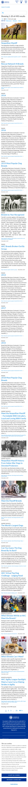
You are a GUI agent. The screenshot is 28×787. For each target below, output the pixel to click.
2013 (3, 275)
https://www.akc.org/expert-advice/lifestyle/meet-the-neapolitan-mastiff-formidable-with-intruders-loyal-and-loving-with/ (13, 435)
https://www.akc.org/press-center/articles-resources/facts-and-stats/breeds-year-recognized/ (13, 239)
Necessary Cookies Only (14, 779)
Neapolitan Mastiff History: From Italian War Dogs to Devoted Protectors (12, 463)
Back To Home (6, 7)
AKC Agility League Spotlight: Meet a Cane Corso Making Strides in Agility (13, 682)
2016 (3, 130)
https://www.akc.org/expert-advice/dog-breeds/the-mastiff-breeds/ (12, 518)
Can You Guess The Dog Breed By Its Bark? (11, 549)
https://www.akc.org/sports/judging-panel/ (9, 592)
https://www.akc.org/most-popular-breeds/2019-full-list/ (11, 190)
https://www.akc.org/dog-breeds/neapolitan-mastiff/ (11, 56)
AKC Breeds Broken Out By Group (12, 247)
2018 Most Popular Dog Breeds (11, 378)
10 (2, 19)
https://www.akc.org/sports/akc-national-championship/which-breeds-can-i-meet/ (13, 672)
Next (20, 710)
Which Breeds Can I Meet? (12, 656)
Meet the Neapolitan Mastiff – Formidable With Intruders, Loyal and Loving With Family (13, 416)
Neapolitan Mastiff (9, 43)
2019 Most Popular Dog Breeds (11, 164)
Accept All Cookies (14, 775)
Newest (15, 20)
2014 (3, 95)
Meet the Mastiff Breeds (11, 501)
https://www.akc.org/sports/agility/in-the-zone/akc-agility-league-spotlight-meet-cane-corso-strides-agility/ (13, 701)
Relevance (9, 20)
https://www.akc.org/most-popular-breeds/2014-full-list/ (11, 123)
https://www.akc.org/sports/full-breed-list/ (9, 633)
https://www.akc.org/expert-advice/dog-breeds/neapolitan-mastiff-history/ (12, 476)
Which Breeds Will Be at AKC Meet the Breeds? (13, 616)
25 (17, 710)
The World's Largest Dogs (12, 525)
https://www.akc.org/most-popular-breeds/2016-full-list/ (11, 156)
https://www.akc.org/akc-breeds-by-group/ (9, 269)
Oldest (20, 20)
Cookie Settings (14, 784)
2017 (3, 308)
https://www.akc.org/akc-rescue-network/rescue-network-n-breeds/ (12, 88)
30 (7, 19)
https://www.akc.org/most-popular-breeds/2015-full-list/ (11, 370)
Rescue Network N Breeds (12, 64)
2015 (3, 343)
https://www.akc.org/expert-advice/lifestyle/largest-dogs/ (12, 540)
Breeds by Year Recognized (12, 214)
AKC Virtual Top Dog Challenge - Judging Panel (12, 574)
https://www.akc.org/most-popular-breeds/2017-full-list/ (11, 335)
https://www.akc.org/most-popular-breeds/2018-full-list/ (11, 406)
